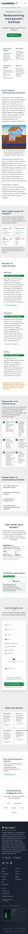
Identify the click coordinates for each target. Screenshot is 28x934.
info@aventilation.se (8, 896)
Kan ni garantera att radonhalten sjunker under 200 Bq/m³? (11, 507)
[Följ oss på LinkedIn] (11, 863)
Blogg (16, 876)
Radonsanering (12, 7)
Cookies (21, 931)
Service (4, 879)
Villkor (16, 931)
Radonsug (5, 230)
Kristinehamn (17, 803)
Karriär (17, 874)
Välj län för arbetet (9, 650)
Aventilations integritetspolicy (14, 679)
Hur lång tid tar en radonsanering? (9, 499)
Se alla (13, 914)
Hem (3, 7)
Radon (6, 7)
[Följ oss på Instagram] (7, 863)
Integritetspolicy (8, 931)
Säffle (6, 808)
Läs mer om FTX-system (11, 344)
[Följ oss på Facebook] (3, 863)
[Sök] (21, 3)
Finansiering (18, 879)
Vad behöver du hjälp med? (11, 643)
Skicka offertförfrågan (13, 684)
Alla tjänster (5, 884)
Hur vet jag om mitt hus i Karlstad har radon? (10, 486)
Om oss (17, 871)
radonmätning (6, 187)
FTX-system (18, 230)
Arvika (8, 803)
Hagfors (14, 808)
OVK (3, 882)
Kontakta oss (13, 35)
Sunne (22, 808)
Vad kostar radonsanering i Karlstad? (11, 493)
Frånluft (4, 876)
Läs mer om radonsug (10, 305)
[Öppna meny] (25, 3)
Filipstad (14, 812)
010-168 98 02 (5, 893)
